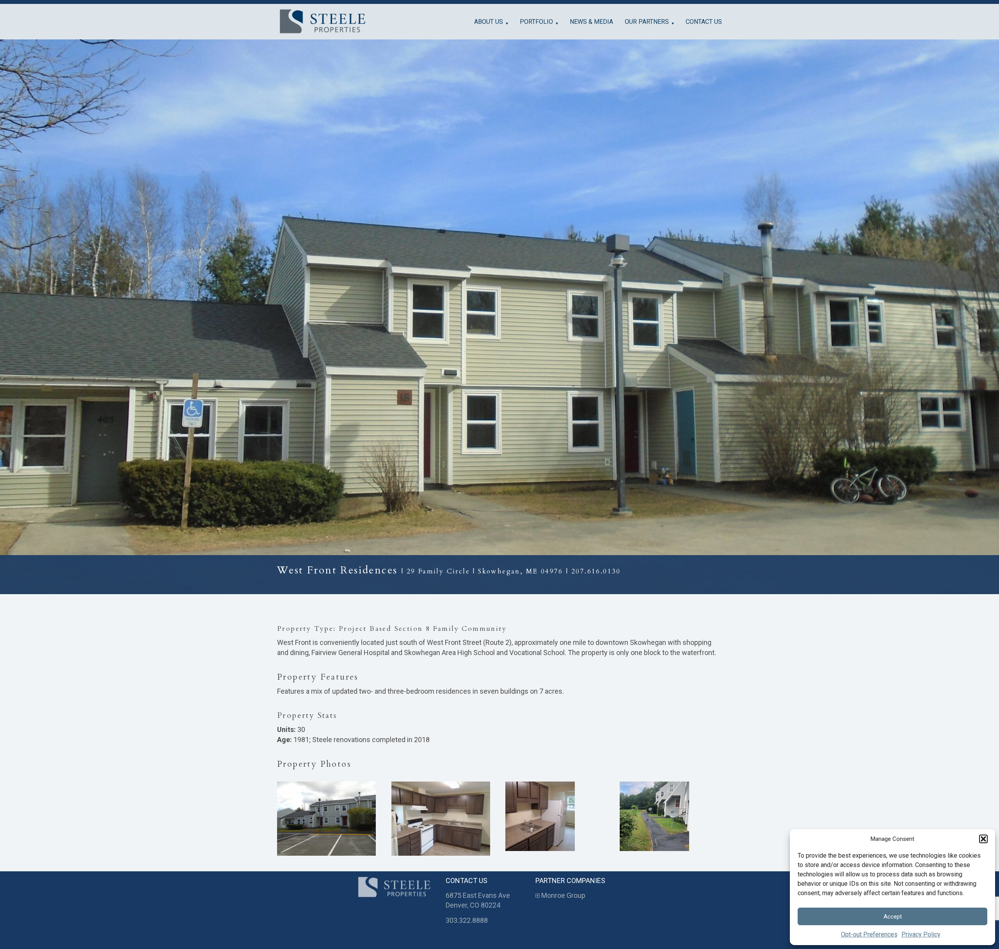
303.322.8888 (467, 920)
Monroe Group (562, 895)
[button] (983, 839)
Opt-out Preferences (869, 934)
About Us (488, 21)
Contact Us (704, 21)
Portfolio (536, 21)
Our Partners (647, 21)
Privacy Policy (920, 934)
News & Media (591, 21)
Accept (892, 916)
